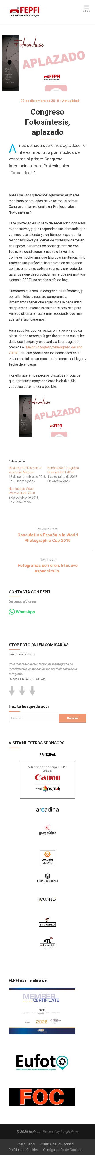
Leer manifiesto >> (22, 654)
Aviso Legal (26, 1144)
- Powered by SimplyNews (60, 1132)
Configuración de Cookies (62, 1150)
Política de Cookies (23, 1150)
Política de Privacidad (57, 1144)
